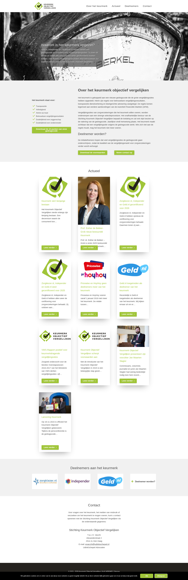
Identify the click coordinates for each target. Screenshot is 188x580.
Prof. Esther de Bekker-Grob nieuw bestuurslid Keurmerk (92, 231)
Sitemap (117, 571)
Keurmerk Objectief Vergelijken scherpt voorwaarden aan (90, 353)
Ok (146, 576)
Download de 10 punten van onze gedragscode (51, 130)
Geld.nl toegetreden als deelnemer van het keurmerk (131, 287)
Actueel (116, 6)
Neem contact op (124, 153)
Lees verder (49, 248)
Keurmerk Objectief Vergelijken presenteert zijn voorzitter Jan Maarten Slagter (133, 355)
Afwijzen (161, 576)
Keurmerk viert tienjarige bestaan (53, 203)
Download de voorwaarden (92, 153)
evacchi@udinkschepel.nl (97, 544)
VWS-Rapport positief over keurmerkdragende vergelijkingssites (54, 353)
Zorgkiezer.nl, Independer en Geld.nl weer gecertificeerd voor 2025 (54, 287)
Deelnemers (131, 6)
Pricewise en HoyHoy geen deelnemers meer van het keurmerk (94, 287)
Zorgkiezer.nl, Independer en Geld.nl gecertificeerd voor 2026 (132, 204)
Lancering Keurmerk (51, 417)
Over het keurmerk (96, 6)
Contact (147, 6)
